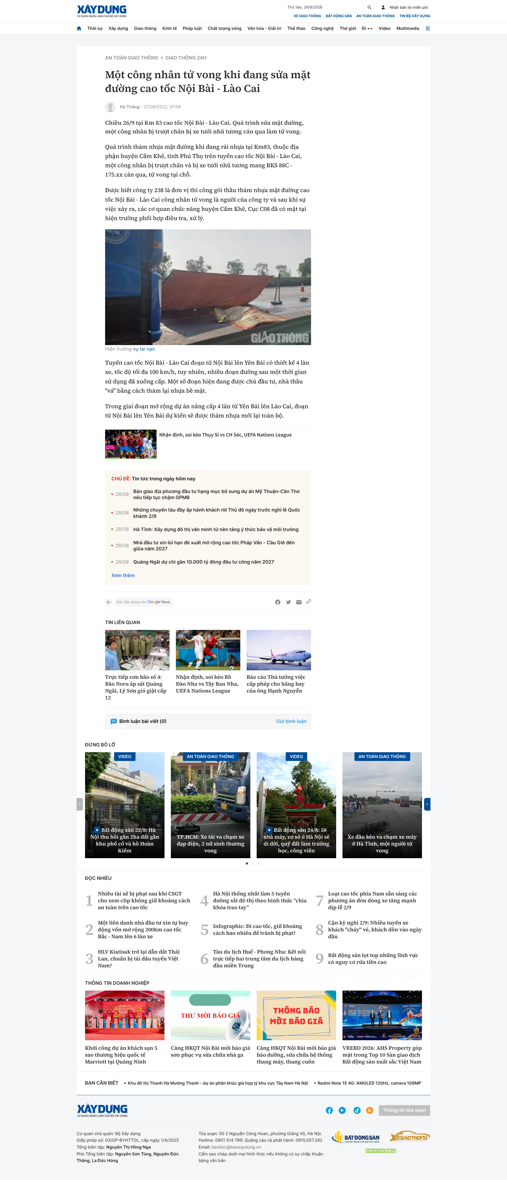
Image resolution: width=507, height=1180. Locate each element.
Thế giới (348, 28)
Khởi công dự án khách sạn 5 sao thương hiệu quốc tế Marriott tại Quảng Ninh (121, 1054)
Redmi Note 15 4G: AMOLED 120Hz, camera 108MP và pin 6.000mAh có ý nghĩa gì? (402, 1083)
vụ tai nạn (144, 349)
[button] (247, 863)
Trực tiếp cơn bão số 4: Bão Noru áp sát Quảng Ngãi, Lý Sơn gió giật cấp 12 (135, 687)
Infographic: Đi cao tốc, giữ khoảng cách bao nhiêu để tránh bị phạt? (257, 929)
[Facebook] (278, 602)
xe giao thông (307, 16)
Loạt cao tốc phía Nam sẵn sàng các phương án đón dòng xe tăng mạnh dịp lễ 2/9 (372, 900)
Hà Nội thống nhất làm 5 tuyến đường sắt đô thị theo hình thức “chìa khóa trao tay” (260, 900)
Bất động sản (339, 16)
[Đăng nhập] (383, 7)
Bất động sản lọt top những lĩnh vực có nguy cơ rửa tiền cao (373, 958)
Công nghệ (322, 28)
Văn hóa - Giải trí (264, 28)
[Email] (299, 602)
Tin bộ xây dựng (415, 16)
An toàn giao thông (375, 16)
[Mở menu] (427, 28)
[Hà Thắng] (110, 107)
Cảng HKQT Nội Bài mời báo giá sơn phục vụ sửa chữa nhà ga (210, 1051)
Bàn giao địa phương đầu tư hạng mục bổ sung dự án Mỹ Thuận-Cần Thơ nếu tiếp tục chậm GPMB (216, 494)
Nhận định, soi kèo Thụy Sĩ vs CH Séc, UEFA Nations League (225, 434)
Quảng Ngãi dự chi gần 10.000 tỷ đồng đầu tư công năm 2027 (203, 562)
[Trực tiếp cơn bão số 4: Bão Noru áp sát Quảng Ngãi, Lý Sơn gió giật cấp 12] (137, 650)
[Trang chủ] (79, 28)
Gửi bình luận (291, 721)
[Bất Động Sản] (355, 1137)
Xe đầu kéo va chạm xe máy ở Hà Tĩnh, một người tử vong (382, 843)
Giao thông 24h (185, 58)
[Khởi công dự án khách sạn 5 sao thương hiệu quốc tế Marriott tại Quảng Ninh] (125, 1015)
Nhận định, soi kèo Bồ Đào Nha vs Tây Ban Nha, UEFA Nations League (207, 683)
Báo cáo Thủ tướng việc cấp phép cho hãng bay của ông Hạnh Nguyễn (276, 683)
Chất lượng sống (225, 28)
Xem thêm (123, 575)
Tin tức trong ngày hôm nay (164, 479)
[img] (208, 287)
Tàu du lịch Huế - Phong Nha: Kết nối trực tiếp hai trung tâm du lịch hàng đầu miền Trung (259, 958)
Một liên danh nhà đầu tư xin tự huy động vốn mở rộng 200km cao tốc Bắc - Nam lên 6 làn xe (143, 929)
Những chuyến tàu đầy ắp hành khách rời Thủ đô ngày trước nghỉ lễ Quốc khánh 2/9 (216, 513)
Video (385, 28)
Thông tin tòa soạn (404, 1110)
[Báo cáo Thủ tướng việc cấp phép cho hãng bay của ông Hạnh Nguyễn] (279, 650)
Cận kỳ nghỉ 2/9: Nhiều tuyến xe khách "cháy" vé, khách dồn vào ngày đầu (375, 929)
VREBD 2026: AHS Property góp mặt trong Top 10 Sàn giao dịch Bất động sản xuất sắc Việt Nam (382, 1054)
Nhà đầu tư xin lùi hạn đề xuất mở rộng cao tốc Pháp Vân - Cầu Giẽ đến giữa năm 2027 (214, 546)
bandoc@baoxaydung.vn (236, 1147)
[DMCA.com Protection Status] (381, 1151)
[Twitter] (288, 602)
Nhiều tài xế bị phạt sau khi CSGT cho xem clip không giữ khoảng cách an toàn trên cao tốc (144, 900)
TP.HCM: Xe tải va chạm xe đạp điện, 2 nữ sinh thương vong (211, 843)
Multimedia (408, 28)
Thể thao (296, 28)
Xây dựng (118, 28)
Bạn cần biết (101, 1083)
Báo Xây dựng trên (132, 602)
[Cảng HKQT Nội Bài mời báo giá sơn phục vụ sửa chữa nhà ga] (210, 1015)
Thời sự (94, 28)
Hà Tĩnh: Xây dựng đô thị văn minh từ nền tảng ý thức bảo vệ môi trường (216, 529)
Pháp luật (192, 28)
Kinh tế (169, 28)
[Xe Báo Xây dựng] (409, 1135)
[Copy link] (308, 602)
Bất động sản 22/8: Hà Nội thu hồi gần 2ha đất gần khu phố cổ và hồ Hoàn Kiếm (124, 840)
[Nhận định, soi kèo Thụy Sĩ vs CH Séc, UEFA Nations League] (131, 444)
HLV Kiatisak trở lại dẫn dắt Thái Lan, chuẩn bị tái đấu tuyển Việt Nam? (139, 958)
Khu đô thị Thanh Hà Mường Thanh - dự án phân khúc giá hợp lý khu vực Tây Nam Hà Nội (218, 1083)
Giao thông (145, 28)
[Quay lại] (108, 602)
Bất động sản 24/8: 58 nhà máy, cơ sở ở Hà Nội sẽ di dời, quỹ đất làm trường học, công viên (296, 840)
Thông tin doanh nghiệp (117, 983)
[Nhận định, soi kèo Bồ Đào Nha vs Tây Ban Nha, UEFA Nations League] (208, 650)
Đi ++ (367, 28)
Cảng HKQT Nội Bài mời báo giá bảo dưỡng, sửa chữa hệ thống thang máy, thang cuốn (296, 1054)
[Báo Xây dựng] (102, 11)
